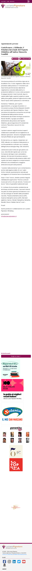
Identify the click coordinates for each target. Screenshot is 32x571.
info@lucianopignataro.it (9, 216)
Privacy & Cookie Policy (8, 554)
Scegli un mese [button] (15, 356)
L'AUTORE (3, 1)
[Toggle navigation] (28, 1)
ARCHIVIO (12, 1)
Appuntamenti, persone (9, 44)
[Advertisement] (16, 25)
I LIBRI (7, 1)
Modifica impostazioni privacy (20, 554)
